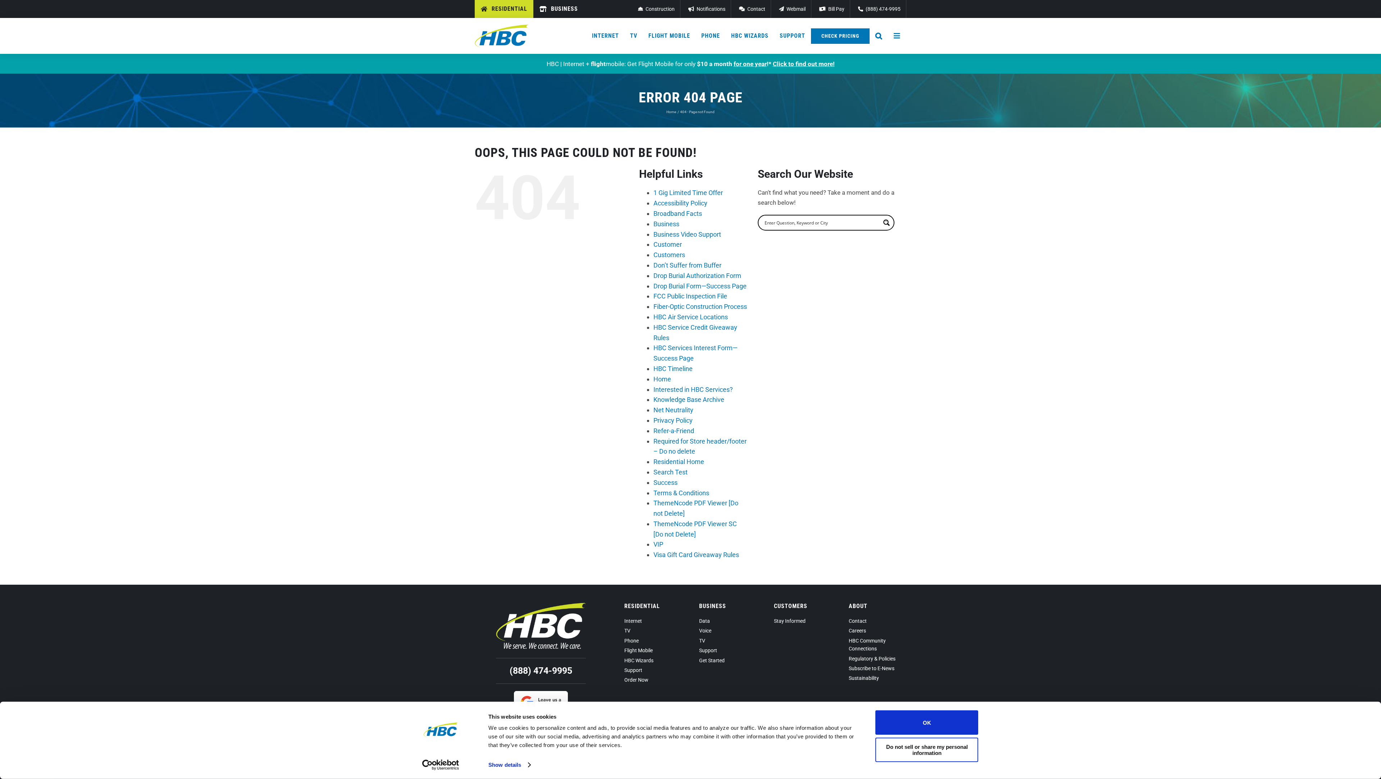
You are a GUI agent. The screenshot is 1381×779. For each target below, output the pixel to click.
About (858, 606)
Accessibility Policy (680, 203)
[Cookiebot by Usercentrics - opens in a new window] (440, 765)
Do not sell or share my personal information (927, 749)
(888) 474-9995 (541, 671)
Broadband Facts (677, 213)
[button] (879, 36)
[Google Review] (541, 693)
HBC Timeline (673, 368)
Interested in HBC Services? (693, 389)
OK (927, 722)
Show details (504, 765)
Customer (667, 244)
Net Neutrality (673, 410)
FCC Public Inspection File (690, 296)
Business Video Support (687, 234)
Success (665, 482)
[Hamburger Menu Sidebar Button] (897, 36)
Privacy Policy (673, 420)
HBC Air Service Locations (690, 317)
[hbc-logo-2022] (502, 27)
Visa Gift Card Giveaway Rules (696, 554)
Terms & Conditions (681, 493)
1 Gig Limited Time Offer (688, 192)
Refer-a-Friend (673, 431)
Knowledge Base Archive (688, 399)
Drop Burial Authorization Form (697, 275)
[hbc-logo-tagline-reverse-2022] (541, 605)
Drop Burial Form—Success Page (700, 286)
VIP (658, 544)
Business (666, 224)
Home (662, 379)
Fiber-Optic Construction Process (700, 306)
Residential (642, 606)
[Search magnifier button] (886, 223)
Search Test (670, 472)
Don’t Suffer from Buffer (687, 265)
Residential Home (678, 461)
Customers (669, 255)
